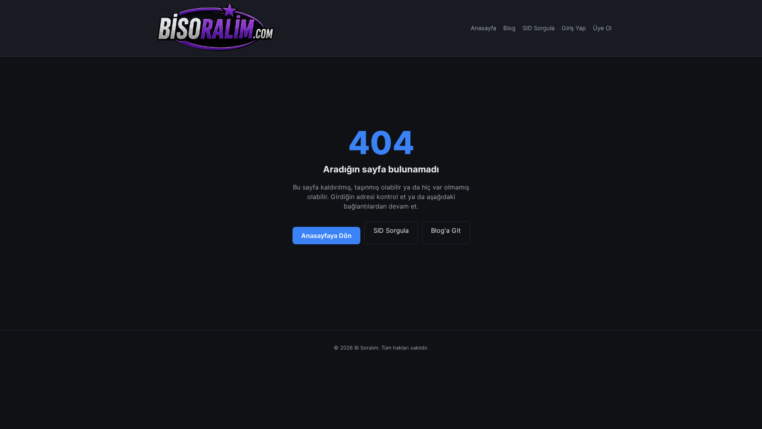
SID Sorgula (538, 28)
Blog (509, 28)
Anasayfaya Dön (326, 236)
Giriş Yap (574, 28)
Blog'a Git (446, 230)
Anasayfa (483, 28)
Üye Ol (602, 28)
